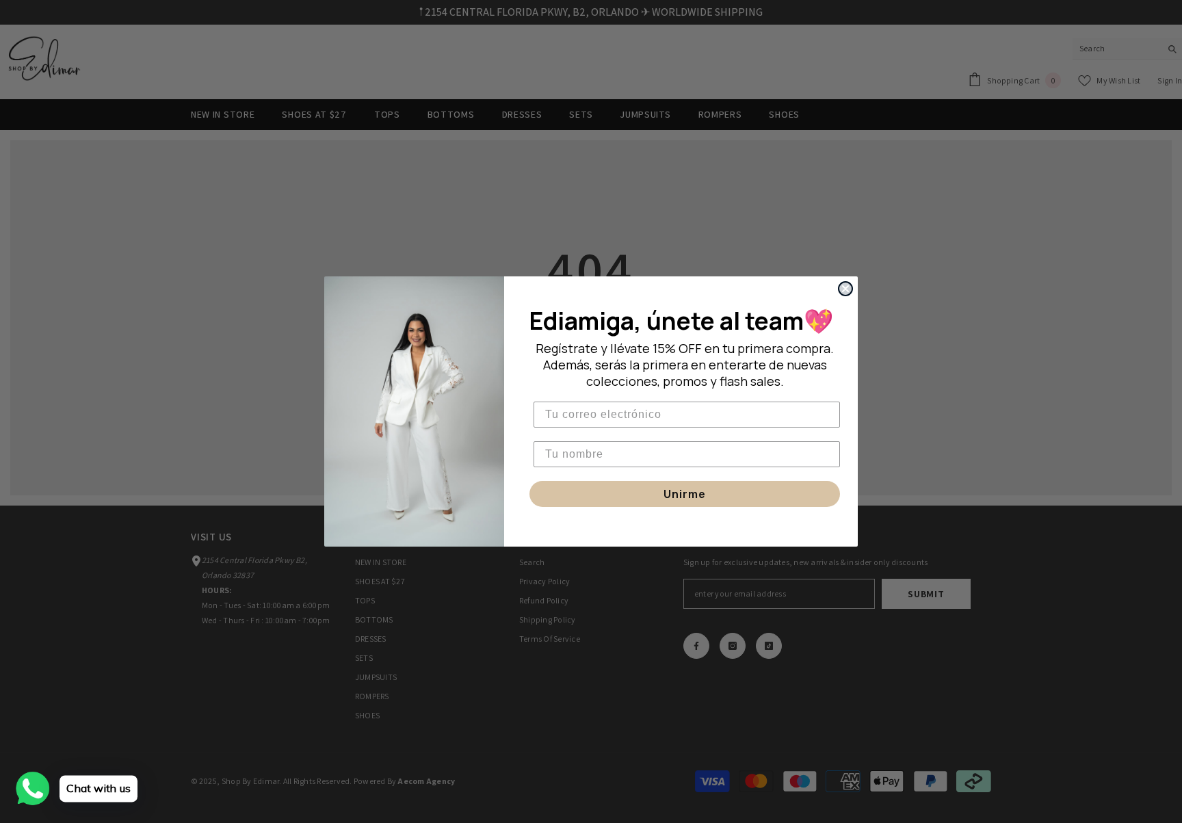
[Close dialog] (845, 289)
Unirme (685, 493)
